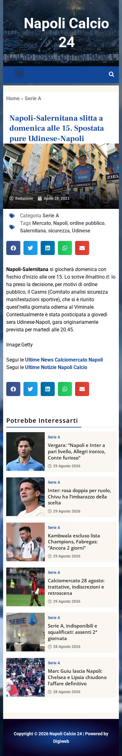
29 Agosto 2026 (66, 466)
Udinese (81, 231)
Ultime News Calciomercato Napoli (64, 360)
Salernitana (33, 231)
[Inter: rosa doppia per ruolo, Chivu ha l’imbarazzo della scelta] (25, 496)
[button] (19, 73)
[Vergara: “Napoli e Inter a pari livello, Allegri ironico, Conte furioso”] (25, 451)
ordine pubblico (87, 223)
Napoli (60, 223)
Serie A (33, 98)
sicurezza (59, 231)
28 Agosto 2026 (66, 647)
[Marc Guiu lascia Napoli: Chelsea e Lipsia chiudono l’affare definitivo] (25, 677)
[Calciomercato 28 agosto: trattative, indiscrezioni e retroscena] (25, 587)
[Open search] (111, 74)
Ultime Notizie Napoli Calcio (56, 367)
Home (13, 98)
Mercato (41, 223)
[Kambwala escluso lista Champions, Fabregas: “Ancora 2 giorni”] (25, 542)
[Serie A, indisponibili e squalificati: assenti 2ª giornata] (25, 632)
